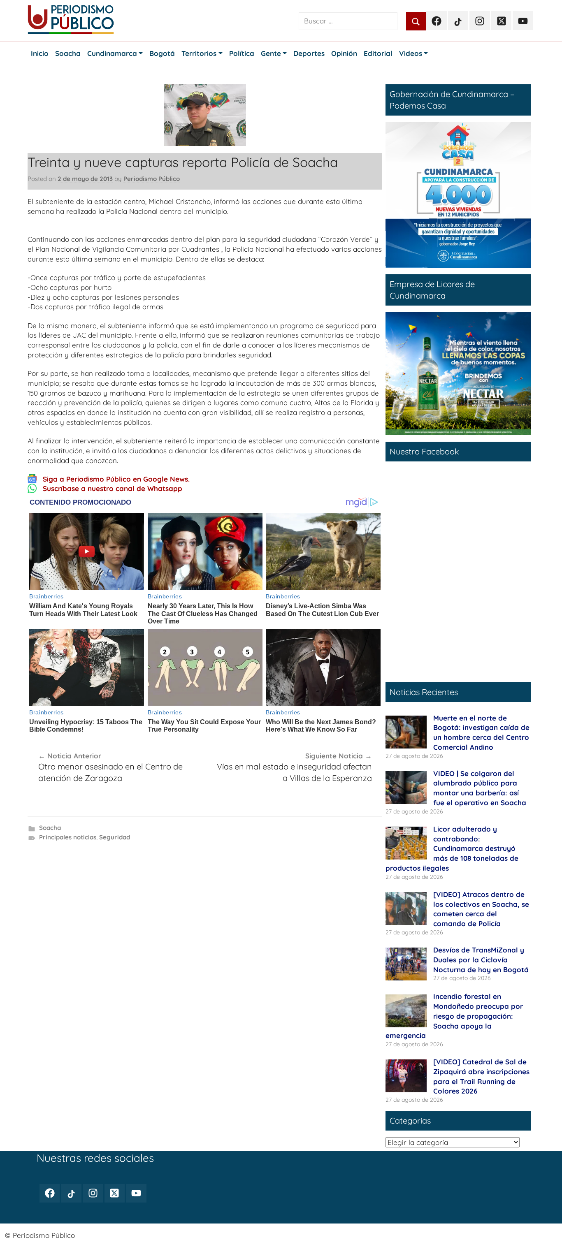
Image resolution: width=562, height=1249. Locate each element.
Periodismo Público (151, 179)
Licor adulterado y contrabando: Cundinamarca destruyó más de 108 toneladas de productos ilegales (452, 848)
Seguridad (114, 837)
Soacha (50, 828)
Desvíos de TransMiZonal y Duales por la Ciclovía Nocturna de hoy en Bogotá (481, 959)
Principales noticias (67, 837)
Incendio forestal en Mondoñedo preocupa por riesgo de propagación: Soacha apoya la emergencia (454, 1016)
